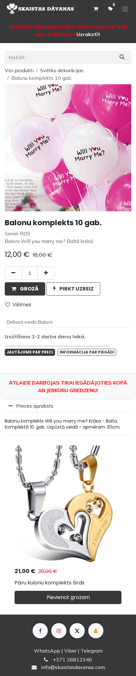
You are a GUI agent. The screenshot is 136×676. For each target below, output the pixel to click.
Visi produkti (19, 70)
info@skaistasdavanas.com (73, 667)
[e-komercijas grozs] (96, 9)
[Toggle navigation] (125, 9)
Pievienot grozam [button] (68, 597)
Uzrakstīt (88, 34)
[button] (25, 289)
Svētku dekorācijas (61, 70)
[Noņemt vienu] (13, 273)
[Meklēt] (122, 57)
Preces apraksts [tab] (34, 406)
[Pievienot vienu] (46, 273)
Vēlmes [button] (22, 304)
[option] (68, 527)
